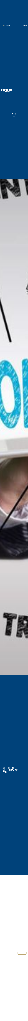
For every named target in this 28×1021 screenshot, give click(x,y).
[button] (14, 114)
